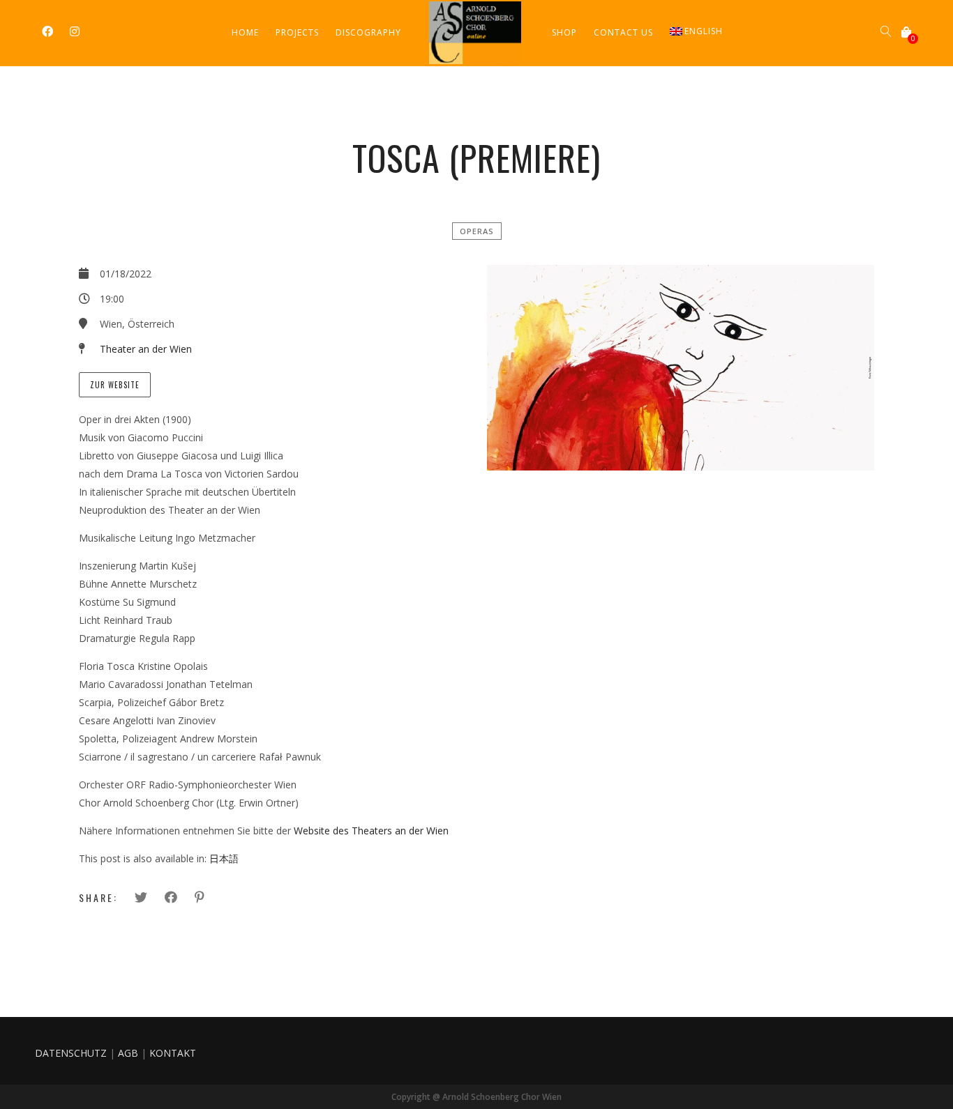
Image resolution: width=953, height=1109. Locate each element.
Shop (564, 32)
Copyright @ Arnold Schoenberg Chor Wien (476, 1097)
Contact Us (623, 32)
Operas (477, 231)
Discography (368, 32)
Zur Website (115, 384)
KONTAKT (172, 1053)
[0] (906, 32)
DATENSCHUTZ (71, 1053)
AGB (128, 1053)
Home (245, 32)
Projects (297, 32)
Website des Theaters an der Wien (371, 830)
